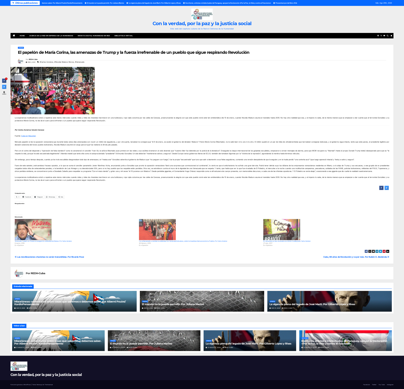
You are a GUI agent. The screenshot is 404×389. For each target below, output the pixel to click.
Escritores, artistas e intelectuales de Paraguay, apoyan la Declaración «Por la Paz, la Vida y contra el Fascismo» (344, 342)
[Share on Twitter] (387, 189)
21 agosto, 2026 (23, 347)
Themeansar (49, 384)
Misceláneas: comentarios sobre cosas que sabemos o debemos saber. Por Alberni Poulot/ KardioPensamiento (70, 303)
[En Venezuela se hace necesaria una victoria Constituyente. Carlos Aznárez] (324, 229)
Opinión (21, 47)
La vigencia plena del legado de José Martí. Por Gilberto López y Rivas (312, 304)
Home (22, 36)
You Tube (382, 384)
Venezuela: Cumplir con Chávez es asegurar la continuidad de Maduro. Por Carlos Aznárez (43, 241)
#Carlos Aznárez (46, 62)
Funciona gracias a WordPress (21, 384)
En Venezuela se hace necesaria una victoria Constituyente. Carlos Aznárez (287, 241)
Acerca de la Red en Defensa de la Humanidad (51, 36)
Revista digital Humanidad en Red (94, 36)
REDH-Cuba (33, 59)
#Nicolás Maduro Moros (64, 62)
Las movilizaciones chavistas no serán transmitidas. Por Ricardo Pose (50, 257)
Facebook (366, 384)
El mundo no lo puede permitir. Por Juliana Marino (173, 304)
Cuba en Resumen (28, 136)
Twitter (374, 384)
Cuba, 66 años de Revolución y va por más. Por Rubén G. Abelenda (355, 257)
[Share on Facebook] (381, 189)
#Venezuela (79, 62)
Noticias (305, 338)
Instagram (390, 384)
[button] (387, 36)
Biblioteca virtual (124, 36)
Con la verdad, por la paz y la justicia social (202, 23)
